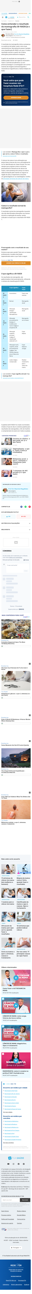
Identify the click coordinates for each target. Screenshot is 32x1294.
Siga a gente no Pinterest (24, 1164)
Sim (9, 516)
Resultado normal (6, 40)
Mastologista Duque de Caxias (13, 1109)
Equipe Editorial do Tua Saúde (18, 37)
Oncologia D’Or (22, 1280)
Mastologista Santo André (12, 1103)
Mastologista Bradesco (11, 1124)
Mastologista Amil (9, 1133)
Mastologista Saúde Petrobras (13, 1139)
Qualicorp (26, 1284)
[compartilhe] (21, 507)
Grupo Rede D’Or (25, 1255)
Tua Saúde (4, 13)
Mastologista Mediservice (11, 1127)
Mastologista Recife (10, 1100)
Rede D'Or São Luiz (11, 1280)
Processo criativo (6, 1215)
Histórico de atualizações (10, 523)
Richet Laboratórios (16, 1284)
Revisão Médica (21, 1215)
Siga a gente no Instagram (13, 1164)
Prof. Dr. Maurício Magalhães (18, 489)
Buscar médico (13, 13)
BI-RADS (15, 40)
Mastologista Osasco (10, 1106)
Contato (19, 1223)
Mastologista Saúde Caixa (12, 1136)
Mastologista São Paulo (11, 1091)
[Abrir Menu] (2, 17)
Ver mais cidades (7, 1112)
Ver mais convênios (8, 1142)
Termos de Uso (21, 1219)
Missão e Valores (21, 1211)
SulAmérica (6, 1284)
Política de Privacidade (7, 1219)
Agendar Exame (23, 13)
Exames (17, 21)
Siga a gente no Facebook (18, 1164)
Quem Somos (5, 1211)
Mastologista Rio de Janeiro (12, 1094)
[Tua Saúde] (9, 17)
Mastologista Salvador (11, 1097)
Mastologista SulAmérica (11, 1121)
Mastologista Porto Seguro (12, 1130)
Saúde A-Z (11, 21)
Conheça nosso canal (8, 1164)
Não (24, 516)
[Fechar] (19, 1)
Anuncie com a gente (7, 1223)
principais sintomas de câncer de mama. (16, 178)
